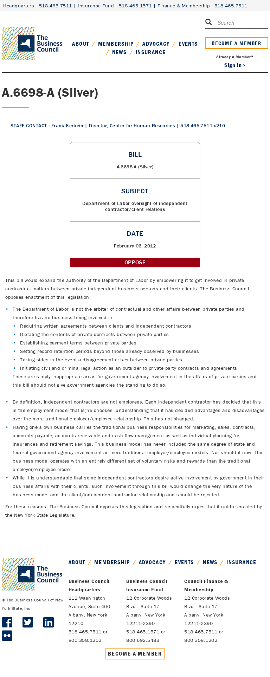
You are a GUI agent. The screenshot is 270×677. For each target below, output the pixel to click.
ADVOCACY (155, 43)
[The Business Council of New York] (32, 35)
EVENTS (188, 43)
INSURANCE (151, 52)
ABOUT (80, 43)
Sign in (233, 65)
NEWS (119, 52)
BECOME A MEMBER (237, 43)
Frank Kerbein (67, 125)
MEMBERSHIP (116, 43)
